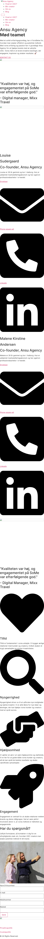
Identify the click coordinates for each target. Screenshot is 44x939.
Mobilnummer (5, 900)
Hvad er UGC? (11, 4)
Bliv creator (10, 6)
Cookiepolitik (5, 932)
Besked (3, 907)
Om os (8, 9)
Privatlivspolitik (6, 928)
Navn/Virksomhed (7, 885)
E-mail (2, 892)
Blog (7, 12)
